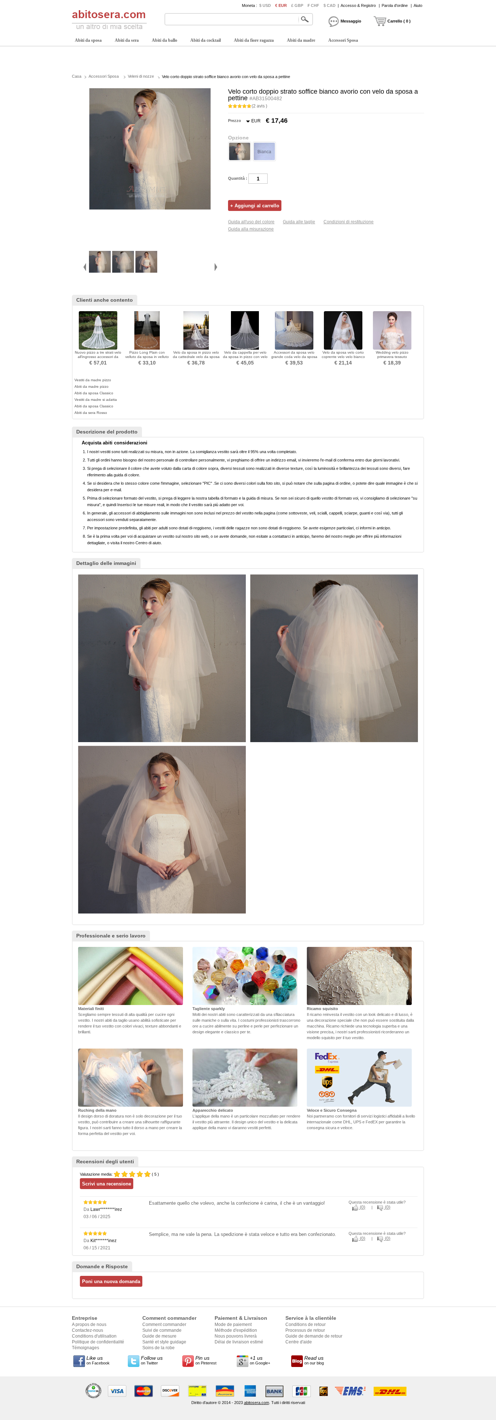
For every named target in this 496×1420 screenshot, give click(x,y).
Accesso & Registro (358, 5)
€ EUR (281, 5)
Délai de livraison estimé (239, 1341)
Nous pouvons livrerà (236, 1336)
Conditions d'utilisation (94, 1336)
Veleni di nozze (141, 76)
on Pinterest (205, 1360)
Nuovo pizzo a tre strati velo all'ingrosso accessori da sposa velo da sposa (98, 356)
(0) (362, 1207)
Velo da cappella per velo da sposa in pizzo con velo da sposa (245, 356)
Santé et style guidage (164, 1341)
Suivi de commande (162, 1330)
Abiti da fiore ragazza (254, 40)
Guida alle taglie (299, 221)
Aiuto (418, 5)
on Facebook (98, 1360)
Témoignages (85, 1347)
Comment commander (164, 1324)
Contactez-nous (87, 1330)
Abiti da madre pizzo (91, 386)
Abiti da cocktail (205, 40)
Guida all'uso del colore (251, 221)
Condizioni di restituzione (349, 221)
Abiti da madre (301, 40)
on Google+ (260, 1360)
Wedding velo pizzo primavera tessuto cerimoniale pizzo (392, 356)
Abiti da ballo (164, 40)
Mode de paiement (233, 1324)
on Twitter (152, 1360)
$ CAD (330, 5)
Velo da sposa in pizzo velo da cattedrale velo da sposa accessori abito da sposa (196, 356)
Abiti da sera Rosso (90, 413)
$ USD (265, 5)
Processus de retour (305, 1330)
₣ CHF (313, 5)
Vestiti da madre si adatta (95, 400)
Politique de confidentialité (98, 1341)
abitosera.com (256, 1402)
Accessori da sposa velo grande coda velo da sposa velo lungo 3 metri (294, 356)
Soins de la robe (158, 1347)
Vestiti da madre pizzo (92, 380)
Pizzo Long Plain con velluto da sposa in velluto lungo (147, 356)
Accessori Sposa (343, 40)
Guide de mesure (159, 1336)
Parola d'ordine (395, 5)
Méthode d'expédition (236, 1330)
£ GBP (297, 5)
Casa (76, 76)
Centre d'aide (298, 1341)
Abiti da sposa (88, 40)
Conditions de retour (305, 1324)
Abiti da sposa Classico (93, 393)
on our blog (314, 1360)
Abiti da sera (127, 40)
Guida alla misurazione (251, 229)
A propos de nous (89, 1324)
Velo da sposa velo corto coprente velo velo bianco (343, 354)
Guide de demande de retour (313, 1336)
